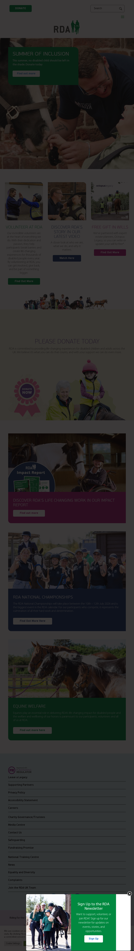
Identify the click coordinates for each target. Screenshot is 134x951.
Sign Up (94, 939)
